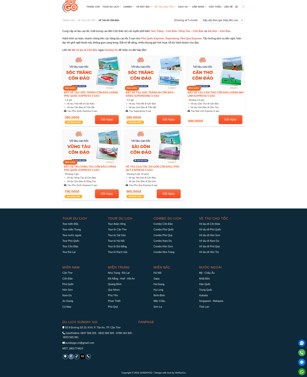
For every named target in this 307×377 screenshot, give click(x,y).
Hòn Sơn (67, 289)
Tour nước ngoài (71, 235)
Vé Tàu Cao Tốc (164, 6)
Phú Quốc (68, 284)
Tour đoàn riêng (117, 224)
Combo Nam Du (163, 241)
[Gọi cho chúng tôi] (88, 356)
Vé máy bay (143, 6)
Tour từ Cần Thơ (117, 229)
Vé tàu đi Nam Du (209, 241)
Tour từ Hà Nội (116, 241)
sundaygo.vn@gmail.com (79, 343)
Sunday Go (111, 50)
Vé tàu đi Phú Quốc (210, 229)
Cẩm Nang (198, 6)
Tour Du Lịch (110, 6)
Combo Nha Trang (164, 252)
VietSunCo (180, 372)
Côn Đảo (67, 278)
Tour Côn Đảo (70, 246)
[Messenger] (301, 362)
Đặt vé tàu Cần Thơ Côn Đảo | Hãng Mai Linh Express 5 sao (216, 94)
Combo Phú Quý (163, 235)
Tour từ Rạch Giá (117, 252)
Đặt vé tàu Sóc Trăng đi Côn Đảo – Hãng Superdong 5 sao (151, 94)
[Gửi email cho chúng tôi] (82, 356)
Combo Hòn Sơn (163, 246)
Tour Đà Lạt (68, 252)
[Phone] (301, 352)
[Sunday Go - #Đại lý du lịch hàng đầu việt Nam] (72, 6)
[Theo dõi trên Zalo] (65, 356)
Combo (127, 6)
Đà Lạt (126, 272)
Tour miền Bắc (70, 224)
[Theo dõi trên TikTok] (76, 356)
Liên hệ (228, 6)
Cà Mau (66, 306)
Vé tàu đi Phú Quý (209, 246)
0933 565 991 (70, 337)
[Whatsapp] (301, 371)
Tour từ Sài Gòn (117, 235)
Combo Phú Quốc (164, 229)
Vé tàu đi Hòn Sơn (209, 235)
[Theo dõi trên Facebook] (71, 356)
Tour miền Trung (71, 229)
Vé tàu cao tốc (213, 218)
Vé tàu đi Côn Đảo (209, 224)
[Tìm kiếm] (243, 7)
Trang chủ (93, 6)
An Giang (67, 301)
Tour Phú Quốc (70, 241)
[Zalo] (301, 343)
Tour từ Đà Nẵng (117, 246)
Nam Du (67, 295)
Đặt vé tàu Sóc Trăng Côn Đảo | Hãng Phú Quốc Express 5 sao (91, 94)
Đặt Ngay (107, 119)
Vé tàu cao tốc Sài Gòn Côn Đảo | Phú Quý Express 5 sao (152, 168)
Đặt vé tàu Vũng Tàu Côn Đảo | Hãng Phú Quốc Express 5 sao (90, 168)
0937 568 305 (88, 333)
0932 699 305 (106, 333)
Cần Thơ (67, 272)
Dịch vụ (183, 6)
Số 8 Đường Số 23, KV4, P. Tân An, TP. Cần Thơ (93, 327)
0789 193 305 (124, 333)
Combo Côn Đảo (163, 224)
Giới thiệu (215, 6)
